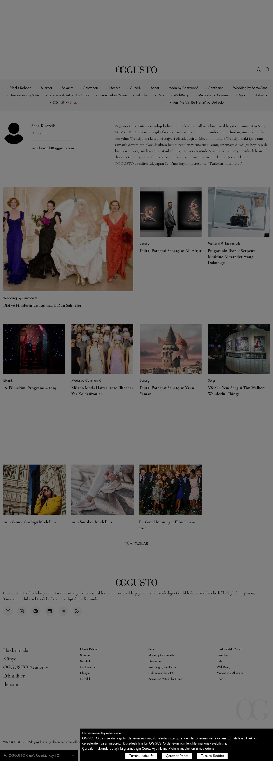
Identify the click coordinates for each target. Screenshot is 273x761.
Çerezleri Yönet (177, 755)
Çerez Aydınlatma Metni (159, 748)
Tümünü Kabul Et (141, 755)
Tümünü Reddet (212, 755)
